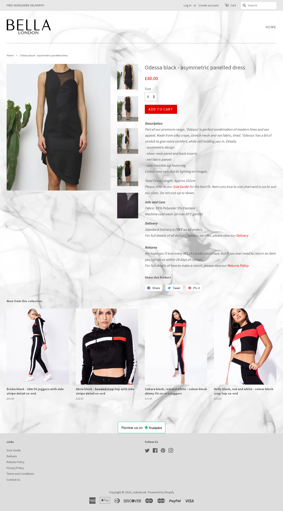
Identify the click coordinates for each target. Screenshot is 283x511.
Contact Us (13, 480)
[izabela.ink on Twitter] (147, 451)
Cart (233, 5)
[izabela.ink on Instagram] (170, 451)
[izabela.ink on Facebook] (155, 451)
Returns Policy (238, 265)
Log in (187, 5)
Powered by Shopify (161, 492)
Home (271, 27)
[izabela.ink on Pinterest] (163, 451)
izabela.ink (140, 492)
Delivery (242, 235)
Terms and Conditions (20, 474)
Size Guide (181, 186)
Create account (208, 5)
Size (148, 88)
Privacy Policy (15, 468)
